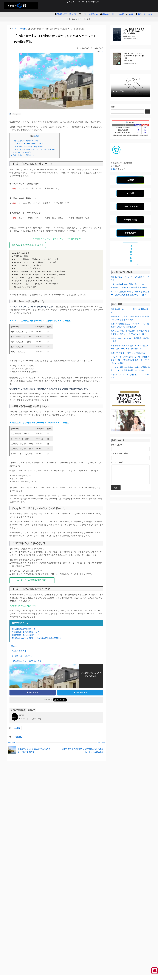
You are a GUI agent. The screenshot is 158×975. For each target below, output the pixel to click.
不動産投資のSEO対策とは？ (24, 629)
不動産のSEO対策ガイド (66, 14)
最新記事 (31, 710)
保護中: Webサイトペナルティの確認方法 (128, 353)
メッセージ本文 (117, 462)
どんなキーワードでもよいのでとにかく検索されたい (35, 149)
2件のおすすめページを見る (79, 19)
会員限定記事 (131, 253)
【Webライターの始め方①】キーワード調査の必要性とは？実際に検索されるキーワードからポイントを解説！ (130, 360)
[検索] (147, 111)
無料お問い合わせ (145, 14)
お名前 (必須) (116, 445)
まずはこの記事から (89, 14)
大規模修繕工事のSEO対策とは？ (25, 632)
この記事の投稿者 (18, 710)
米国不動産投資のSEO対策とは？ (25, 635)
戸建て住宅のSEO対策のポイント (24, 141)
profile (131, 14)
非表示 (36, 136)
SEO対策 (17, 728)
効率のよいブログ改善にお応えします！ (27, 245)
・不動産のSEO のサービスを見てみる (25, 661)
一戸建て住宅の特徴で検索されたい (28, 147)
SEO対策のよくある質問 (21, 152)
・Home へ (13, 646)
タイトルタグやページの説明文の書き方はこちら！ (32, 580)
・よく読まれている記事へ (20, 656)
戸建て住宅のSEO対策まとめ (23, 155)
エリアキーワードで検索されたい (28, 144)
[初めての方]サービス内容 (113, 14)
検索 (113, 107)
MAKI (101, 51)
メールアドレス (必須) (120, 453)
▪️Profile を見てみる (17, 651)
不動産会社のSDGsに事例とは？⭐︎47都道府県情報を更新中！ (37, 638)
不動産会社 (18, 737)
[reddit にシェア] (10, 114)
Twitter (113, 169)
